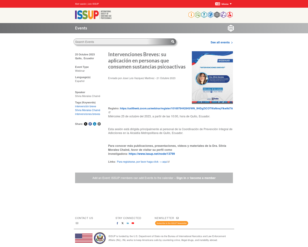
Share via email (99, 124)
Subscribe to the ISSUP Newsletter (172, 223)
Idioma (225, 3)
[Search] (161, 41)
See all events (220, 42)
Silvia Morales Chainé (87, 110)
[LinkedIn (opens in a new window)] (128, 223)
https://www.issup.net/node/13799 (152, 154)
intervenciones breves (87, 114)
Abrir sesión (80, 4)
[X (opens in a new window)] (122, 223)
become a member (203, 178)
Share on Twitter (86, 124)
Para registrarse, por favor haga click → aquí (142, 161)
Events (81, 28)
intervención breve (85, 106)
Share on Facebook (90, 124)
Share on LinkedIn (95, 124)
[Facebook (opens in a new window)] (117, 223)
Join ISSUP (93, 4)
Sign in (181, 178)
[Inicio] (93, 18)
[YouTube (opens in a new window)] (133, 223)
